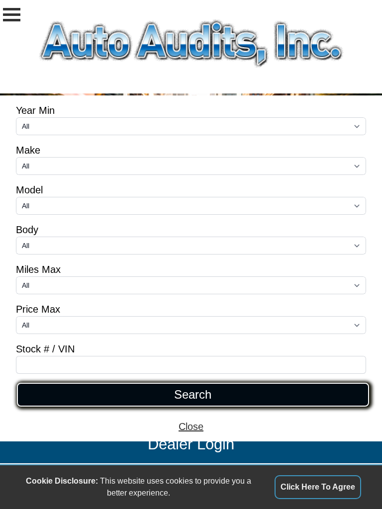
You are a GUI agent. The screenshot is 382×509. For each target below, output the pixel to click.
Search (192, 395)
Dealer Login (191, 444)
